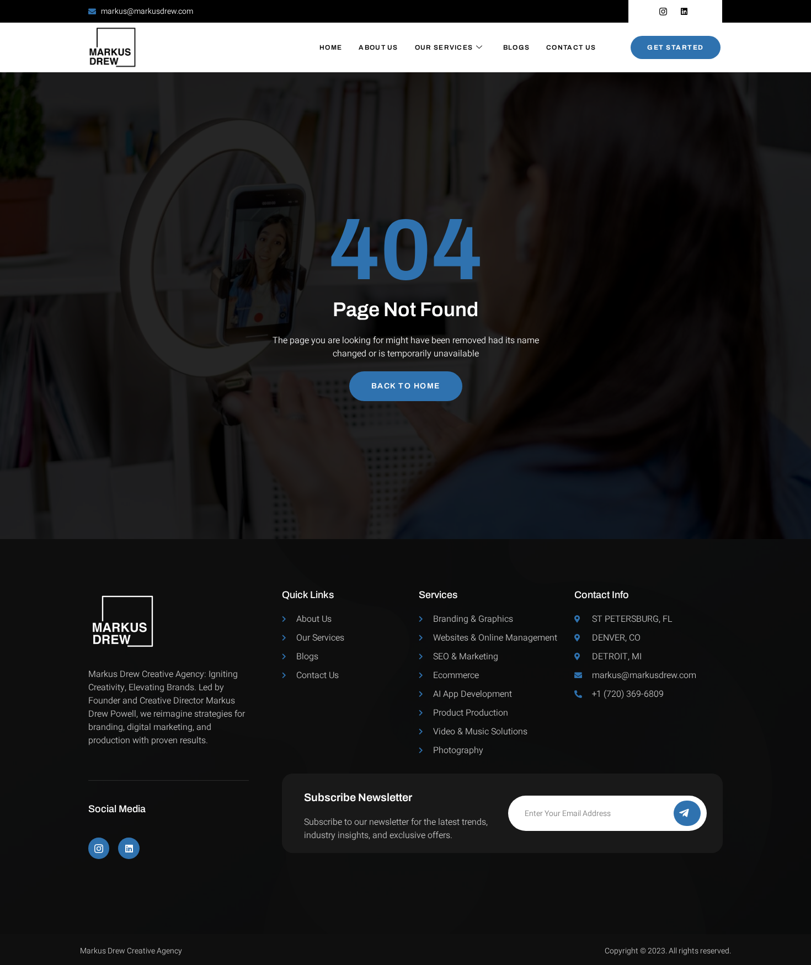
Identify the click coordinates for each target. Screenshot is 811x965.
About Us (378, 47)
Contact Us (571, 47)
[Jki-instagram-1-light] (98, 848)
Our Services (444, 47)
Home (330, 47)
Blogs (516, 47)
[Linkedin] (128, 848)
